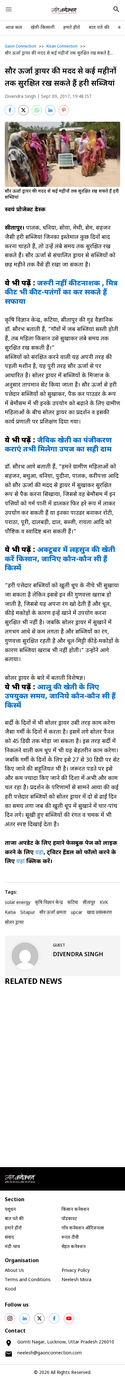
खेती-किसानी (42, 28)
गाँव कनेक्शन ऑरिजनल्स (83, 1228)
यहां (39, 852)
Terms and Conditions (28, 1280)
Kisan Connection (62, 46)
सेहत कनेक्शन (74, 1247)
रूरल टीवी (70, 1238)
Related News (33, 982)
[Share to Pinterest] (64, 110)
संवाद (9, 1238)
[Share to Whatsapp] (37, 110)
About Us (14, 1271)
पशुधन (10, 1210)
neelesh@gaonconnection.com (49, 1353)
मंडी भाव (12, 1247)
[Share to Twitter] (23, 110)
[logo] (64, 10)
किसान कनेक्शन (75, 1210)
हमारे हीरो (71, 28)
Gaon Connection (20, 46)
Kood (10, 1289)
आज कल (13, 28)
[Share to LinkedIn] (50, 110)
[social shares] (10, 1318)
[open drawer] (9, 9)
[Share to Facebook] (10, 110)
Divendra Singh (20, 97)
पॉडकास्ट (69, 1219)
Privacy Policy (76, 1271)
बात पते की (99, 28)
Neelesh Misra (76, 1280)
